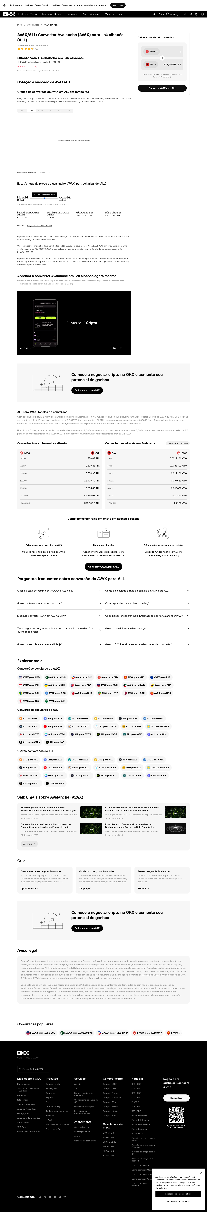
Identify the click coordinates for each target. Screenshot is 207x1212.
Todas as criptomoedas (57, 1111)
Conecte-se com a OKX (85, 1141)
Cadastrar (172, 14)
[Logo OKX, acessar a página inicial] (9, 14)
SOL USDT (136, 1106)
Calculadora (33, 24)
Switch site (118, 5)
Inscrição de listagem (84, 1106)
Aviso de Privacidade (26, 1109)
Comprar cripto (53, 1084)
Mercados (47, 14)
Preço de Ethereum (140, 1120)
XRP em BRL (108, 1151)
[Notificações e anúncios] (191, 14)
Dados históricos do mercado (83, 1094)
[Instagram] (60, 1196)
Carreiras (21, 1095)
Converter (50, 1093)
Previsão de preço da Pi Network (142, 1159)
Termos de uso (150, 974)
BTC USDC (136, 1084)
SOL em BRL (108, 1146)
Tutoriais (109, 14)
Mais (121, 14)
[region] (178, 1189)
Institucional (94, 14)
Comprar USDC (110, 1088)
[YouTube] (55, 1196)
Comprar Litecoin (111, 1111)
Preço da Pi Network (141, 1125)
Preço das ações (53, 1129)
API (75, 1088)
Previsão (142, 888)
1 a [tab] (59, 111)
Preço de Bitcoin (139, 1115)
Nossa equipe (23, 1084)
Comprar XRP (109, 1115)
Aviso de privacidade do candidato (28, 1089)
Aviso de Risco (169, 974)
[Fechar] (201, 1173)
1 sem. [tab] (40, 111)
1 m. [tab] (50, 111)
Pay (84, 14)
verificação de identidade (105, 551)
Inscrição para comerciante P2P (82, 1112)
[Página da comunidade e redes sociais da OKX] (69, 1196)
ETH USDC (136, 1088)
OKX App (21, 1127)
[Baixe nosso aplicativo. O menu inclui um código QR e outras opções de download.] (185, 14)
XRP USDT (136, 1111)
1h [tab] (22, 111)
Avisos (77, 1136)
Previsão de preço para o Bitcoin (143, 1139)
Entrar (161, 14)
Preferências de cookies (28, 1131)
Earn (48, 1102)
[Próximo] (187, 1033)
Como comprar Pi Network (140, 1184)
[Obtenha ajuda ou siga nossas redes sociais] (196, 14)
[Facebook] (50, 1196)
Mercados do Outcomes (57, 1125)
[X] (40, 1196)
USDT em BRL (109, 1142)
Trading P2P (51, 1088)
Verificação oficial (82, 1132)
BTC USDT (136, 1093)
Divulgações (23, 1113)
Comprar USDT (110, 1084)
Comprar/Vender (29, 14)
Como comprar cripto (142, 1165)
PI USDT (135, 1102)
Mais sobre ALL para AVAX (178, 443)
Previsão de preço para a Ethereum (143, 1146)
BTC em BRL (108, 1133)
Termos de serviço (98, 978)
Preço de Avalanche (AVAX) (39, 225)
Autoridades (23, 1122)
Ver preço (84, 888)
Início (20, 24)
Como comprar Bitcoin (142, 1170)
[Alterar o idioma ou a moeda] (202, 14)
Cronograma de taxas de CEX (86, 1101)
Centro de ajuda (81, 1127)
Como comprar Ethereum (143, 1174)
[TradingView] (65, 1196)
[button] (154, 14)
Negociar (58, 14)
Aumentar (72, 14)
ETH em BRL (108, 1137)
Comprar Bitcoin (110, 1093)
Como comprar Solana (142, 1179)
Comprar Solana (110, 1106)
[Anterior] (20, 1033)
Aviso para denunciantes (28, 1118)
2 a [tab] (68, 111)
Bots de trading (53, 1106)
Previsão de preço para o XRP (143, 1153)
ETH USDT (136, 1097)
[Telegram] (45, 1196)
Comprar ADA (109, 1102)
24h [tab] (31, 111)
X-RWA (49, 1120)
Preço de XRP (138, 1134)
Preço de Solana (139, 1129)
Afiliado (77, 1084)
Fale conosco (23, 1100)
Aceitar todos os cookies (178, 1194)
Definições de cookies (178, 1201)
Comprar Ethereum (112, 1097)
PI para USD (108, 1155)
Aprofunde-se (28, 888)
